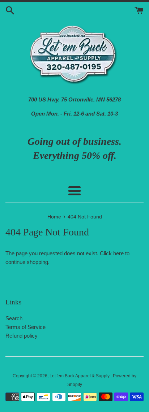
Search (13, 318)
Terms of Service (25, 327)
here (118, 253)
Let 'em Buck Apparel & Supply (80, 375)
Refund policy (21, 336)
